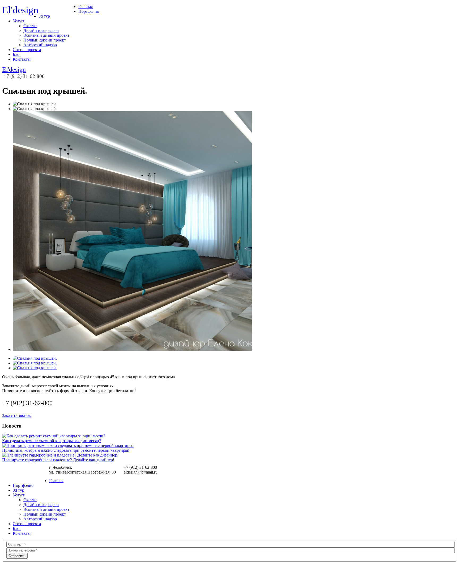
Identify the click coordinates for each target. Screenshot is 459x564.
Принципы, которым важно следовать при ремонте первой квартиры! (65, 450)
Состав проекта (27, 49)
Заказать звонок (16, 415)
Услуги (19, 21)
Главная (85, 6)
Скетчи (30, 25)
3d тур (44, 16)
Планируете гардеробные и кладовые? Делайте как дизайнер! (58, 460)
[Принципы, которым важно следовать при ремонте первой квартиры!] (68, 445)
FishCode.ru (448, 471)
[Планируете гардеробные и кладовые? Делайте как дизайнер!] (60, 455)
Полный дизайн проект (44, 40)
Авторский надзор (40, 45)
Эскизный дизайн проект (46, 35)
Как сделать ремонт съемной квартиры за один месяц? (51, 440)
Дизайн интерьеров (41, 30)
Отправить (17, 556)
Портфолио (88, 11)
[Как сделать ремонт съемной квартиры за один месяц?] (53, 436)
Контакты (22, 59)
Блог (17, 54)
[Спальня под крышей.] (35, 358)
